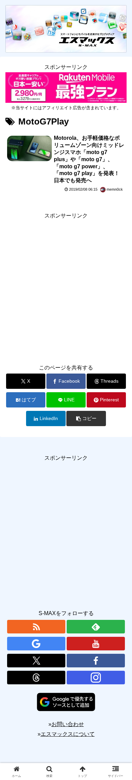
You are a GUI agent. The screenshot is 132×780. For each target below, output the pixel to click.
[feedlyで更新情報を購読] (96, 626)
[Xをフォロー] (36, 660)
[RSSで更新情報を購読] (36, 626)
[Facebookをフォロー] (96, 660)
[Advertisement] (66, 287)
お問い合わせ (67, 724)
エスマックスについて (68, 734)
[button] (86, 418)
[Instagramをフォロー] (96, 677)
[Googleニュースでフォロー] (36, 643)
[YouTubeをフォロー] (96, 643)
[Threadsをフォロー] (36, 677)
